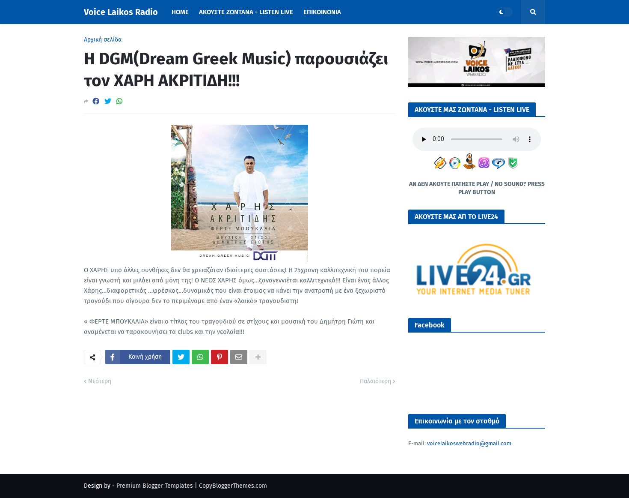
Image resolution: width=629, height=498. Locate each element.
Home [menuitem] (180, 12)
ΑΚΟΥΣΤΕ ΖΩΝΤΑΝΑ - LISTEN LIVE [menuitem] (246, 12)
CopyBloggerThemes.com (233, 485)
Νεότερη (99, 381)
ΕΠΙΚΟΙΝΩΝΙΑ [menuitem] (322, 12)
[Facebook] (95, 101)
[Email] (238, 357)
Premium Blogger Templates (154, 485)
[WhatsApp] (119, 101)
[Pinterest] (219, 357)
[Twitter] (107, 101)
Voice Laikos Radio (121, 12)
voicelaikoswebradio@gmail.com (469, 443)
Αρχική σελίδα (103, 40)
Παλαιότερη (375, 381)
